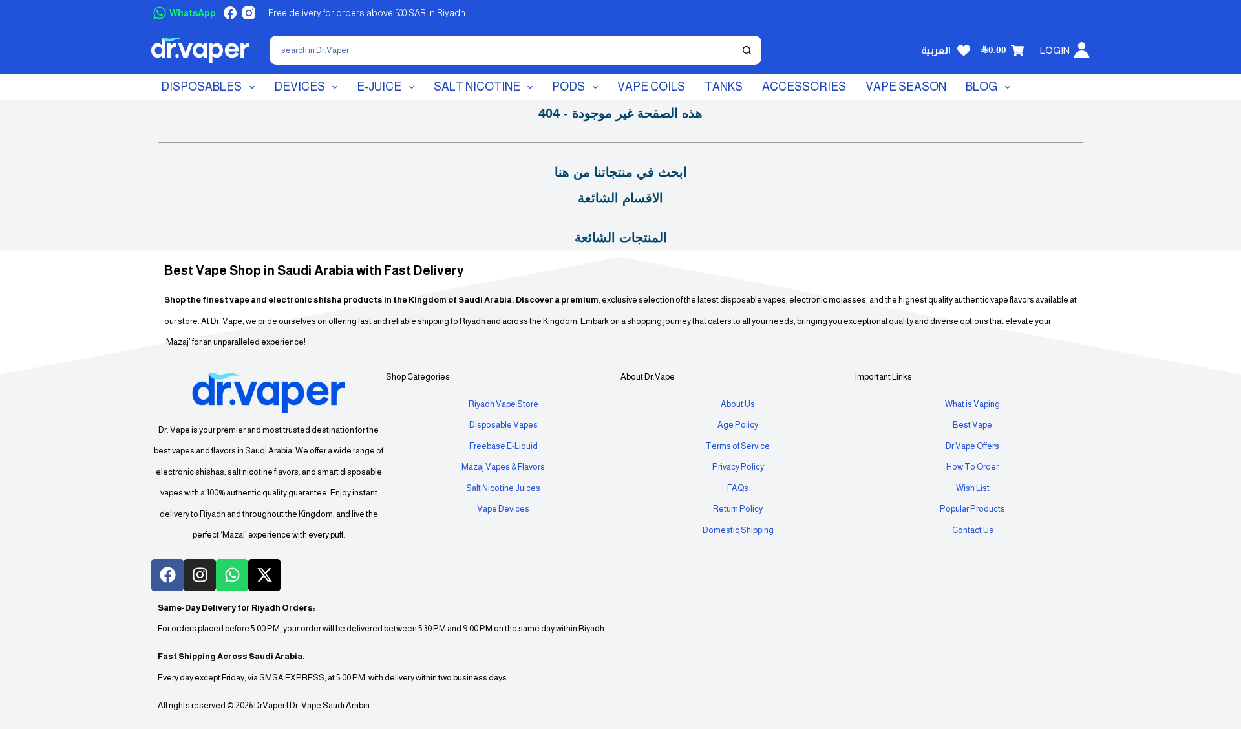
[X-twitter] (264, 575)
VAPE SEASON (905, 86)
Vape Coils (651, 86)
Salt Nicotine (477, 86)
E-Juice (379, 86)
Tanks (724, 86)
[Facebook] (230, 12)
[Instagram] (248, 12)
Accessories (804, 86)
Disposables (201, 86)
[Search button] (746, 50)
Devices (299, 86)
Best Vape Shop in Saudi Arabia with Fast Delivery (314, 270)
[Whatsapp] (232, 575)
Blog (981, 86)
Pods (568, 86)
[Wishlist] (963, 50)
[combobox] (502, 50)
